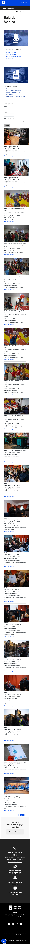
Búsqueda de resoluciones (13, 90)
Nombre (6, 106)
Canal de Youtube (11, 54)
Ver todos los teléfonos (15, 862)
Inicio (3, 11)
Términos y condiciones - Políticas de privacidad (15, 940)
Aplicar (7, 125)
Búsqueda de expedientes (13, 89)
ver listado (15, 894)
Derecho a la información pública (15, 96)
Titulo (5, 112)
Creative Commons (20, 934)
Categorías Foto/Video (10, 119)
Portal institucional (8, 8)
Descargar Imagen (9, 156)
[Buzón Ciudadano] (15, 831)
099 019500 (15, 873)
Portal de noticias (11, 52)
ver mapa (15, 884)
